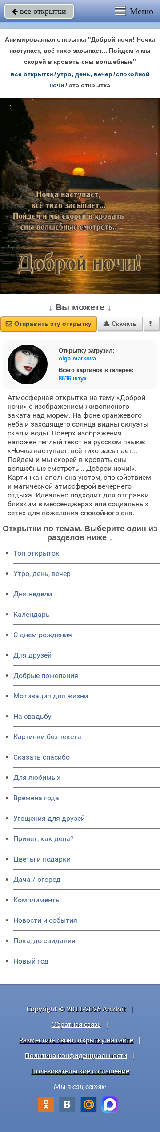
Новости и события (45, 920)
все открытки (39, 11)
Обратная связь (76, 1025)
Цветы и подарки (42, 859)
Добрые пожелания (45, 675)
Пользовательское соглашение (80, 1071)
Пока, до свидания (44, 940)
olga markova (77, 358)
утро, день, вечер (84, 74)
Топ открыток (36, 553)
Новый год (30, 961)
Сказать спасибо (41, 757)
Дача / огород (36, 879)
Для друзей (32, 655)
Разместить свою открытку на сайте (76, 1040)
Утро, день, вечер (42, 573)
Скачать (120, 323)
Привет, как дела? (43, 838)
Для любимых (36, 777)
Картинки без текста (47, 736)
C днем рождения (42, 635)
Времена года (36, 798)
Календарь (31, 614)
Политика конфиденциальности (76, 1056)
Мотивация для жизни (50, 696)
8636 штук (73, 378)
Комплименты (37, 900)
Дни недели (32, 594)
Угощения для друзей (49, 818)
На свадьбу (32, 716)
